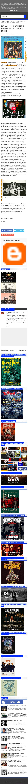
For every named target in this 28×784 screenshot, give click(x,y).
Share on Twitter (20, 230)
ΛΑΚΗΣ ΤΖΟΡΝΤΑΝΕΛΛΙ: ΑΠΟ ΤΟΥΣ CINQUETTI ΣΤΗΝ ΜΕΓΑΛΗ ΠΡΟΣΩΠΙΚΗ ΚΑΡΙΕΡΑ (16, 729)
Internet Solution (20, 782)
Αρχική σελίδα (13, 350)
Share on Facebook (8, 230)
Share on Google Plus (8, 234)
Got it (18, 10)
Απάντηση (8, 325)
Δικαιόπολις (9, 312)
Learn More (12, 10)
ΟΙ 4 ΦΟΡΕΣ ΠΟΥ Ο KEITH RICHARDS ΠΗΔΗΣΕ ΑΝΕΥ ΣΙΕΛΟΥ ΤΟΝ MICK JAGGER (17, 770)
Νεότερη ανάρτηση (4, 350)
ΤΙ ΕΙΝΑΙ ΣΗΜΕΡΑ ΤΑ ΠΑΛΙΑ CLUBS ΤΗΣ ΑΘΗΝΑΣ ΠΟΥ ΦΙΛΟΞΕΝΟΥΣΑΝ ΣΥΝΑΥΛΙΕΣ (17, 714)
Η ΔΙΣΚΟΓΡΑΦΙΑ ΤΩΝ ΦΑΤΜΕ (14, 736)
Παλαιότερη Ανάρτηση (22, 350)
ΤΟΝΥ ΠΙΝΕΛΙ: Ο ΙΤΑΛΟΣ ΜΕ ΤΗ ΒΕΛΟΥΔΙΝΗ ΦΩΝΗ (14, 721)
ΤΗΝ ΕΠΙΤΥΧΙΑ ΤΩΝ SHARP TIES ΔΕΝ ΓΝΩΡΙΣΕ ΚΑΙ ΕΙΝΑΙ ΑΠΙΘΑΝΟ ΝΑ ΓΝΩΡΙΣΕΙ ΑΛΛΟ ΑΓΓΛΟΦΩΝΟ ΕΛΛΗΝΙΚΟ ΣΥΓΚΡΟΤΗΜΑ (16, 762)
